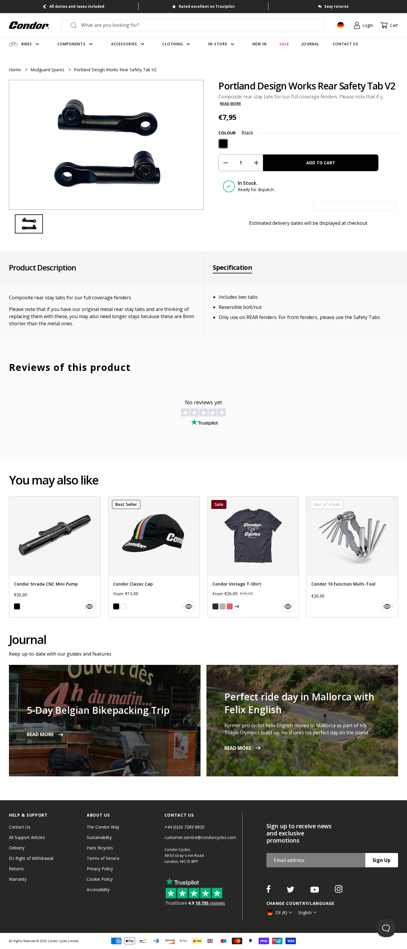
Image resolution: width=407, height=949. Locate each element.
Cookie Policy (100, 879)
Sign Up (381, 860)
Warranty (18, 879)
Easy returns (336, 6)
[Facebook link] (269, 891)
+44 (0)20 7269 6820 (184, 827)
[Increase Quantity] (256, 163)
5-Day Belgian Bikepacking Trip (98, 710)
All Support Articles (27, 837)
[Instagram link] (338, 891)
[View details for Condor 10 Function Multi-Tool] (352, 556)
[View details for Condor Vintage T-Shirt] (253, 556)
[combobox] (198, 25)
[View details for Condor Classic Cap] (154, 556)
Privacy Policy (100, 868)
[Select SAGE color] (223, 606)
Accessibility (98, 889)
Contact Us (19, 827)
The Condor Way (103, 827)
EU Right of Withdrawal (31, 858)
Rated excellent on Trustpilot (207, 6)
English (305, 912)
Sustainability (99, 837)
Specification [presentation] (232, 267)
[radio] (223, 143)
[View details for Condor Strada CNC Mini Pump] (54, 556)
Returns (16, 868)
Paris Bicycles (100, 848)
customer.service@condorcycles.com (200, 837)
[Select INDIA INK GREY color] (215, 606)
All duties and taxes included (76, 6)
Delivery (16, 848)
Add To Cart (320, 162)
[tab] (106, 145)
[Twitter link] (291, 891)
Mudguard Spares (48, 69)
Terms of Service (103, 858)
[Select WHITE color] (123, 606)
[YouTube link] (315, 891)
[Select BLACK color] (17, 606)
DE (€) (281, 912)
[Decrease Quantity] (225, 163)
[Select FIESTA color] (230, 606)
